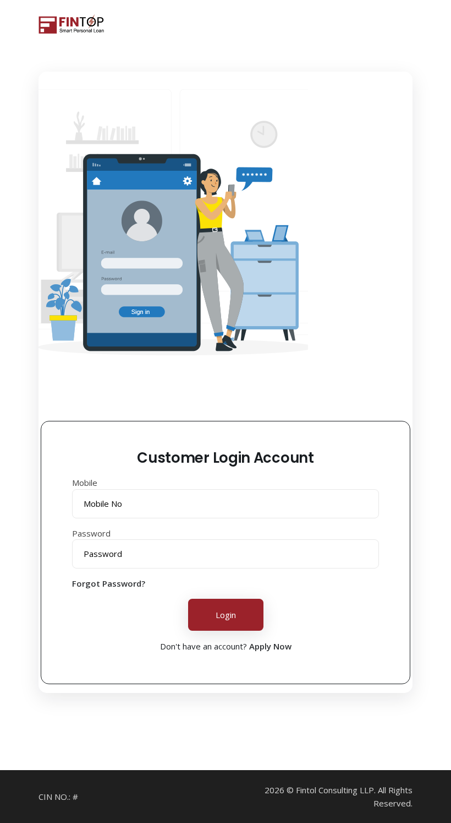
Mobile (84, 482)
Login (226, 614)
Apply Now (270, 646)
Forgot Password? (108, 583)
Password (91, 533)
